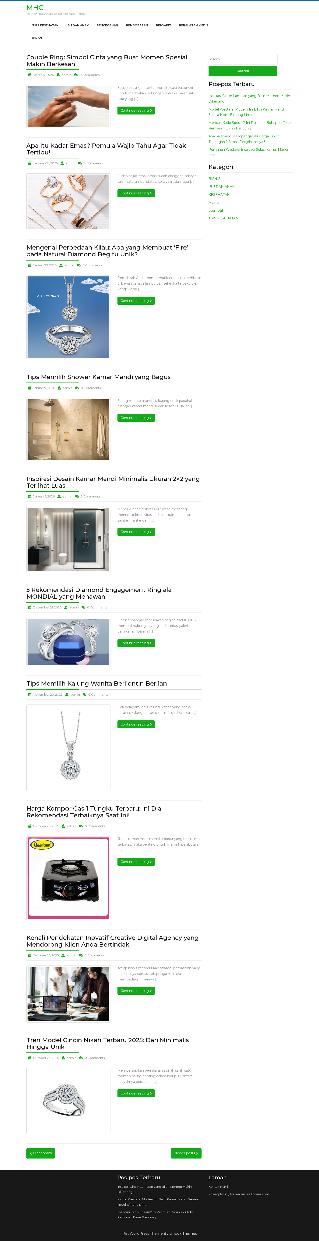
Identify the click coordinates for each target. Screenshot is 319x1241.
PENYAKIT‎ (163, 25)
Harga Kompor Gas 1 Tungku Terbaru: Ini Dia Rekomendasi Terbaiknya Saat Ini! (93, 812)
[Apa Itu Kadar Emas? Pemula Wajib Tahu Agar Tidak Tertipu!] (68, 201)
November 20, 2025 (47, 694)
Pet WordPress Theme (143, 1233)
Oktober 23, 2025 (46, 1058)
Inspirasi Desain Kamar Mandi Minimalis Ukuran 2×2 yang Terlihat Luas (113, 482)
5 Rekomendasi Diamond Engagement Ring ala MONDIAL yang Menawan (99, 593)
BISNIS (214, 179)
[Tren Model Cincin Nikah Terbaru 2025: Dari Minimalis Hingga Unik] (68, 1101)
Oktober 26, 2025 (46, 826)
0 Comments (89, 75)
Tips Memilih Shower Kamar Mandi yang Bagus (98, 377)
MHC (34, 7)
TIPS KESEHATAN (45, 25)
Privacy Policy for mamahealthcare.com (239, 1194)
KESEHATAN (219, 195)
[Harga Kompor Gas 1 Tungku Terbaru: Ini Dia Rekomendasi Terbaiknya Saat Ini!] (68, 878)
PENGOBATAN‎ (137, 25)
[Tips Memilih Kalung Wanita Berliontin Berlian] (68, 748)
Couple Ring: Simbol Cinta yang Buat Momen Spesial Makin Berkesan (106, 61)
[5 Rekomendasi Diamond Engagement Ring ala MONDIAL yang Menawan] (68, 642)
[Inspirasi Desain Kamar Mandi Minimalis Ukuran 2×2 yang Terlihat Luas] (68, 539)
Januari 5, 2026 (44, 496)
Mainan (214, 202)
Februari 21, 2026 (45, 163)
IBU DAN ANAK (78, 25)
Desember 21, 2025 (47, 607)
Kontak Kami (218, 1186)
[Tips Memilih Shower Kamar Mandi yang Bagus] (68, 429)
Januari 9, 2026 (44, 388)
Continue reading (138, 110)
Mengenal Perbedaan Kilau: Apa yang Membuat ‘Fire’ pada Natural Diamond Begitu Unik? (107, 251)
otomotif (216, 210)
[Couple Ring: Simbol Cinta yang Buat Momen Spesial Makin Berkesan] (68, 106)
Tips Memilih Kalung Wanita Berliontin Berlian (96, 683)
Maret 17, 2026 (43, 75)
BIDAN (37, 37)
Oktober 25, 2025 (46, 955)
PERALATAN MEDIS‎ (193, 25)
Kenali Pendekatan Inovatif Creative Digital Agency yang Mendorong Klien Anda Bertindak (112, 941)
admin (66, 75)
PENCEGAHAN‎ (107, 25)
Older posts (42, 1153)
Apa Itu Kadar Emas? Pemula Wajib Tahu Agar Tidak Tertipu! (106, 149)
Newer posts (185, 1153)
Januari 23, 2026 (45, 265)
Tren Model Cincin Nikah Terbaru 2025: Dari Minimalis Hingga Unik (107, 1043)
